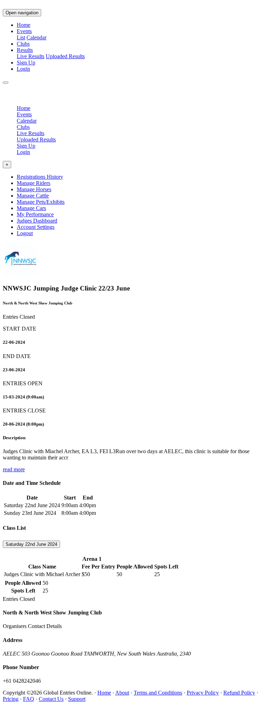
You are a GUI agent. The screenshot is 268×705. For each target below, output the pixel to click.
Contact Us (51, 699)
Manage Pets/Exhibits (41, 202)
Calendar (36, 37)
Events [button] (24, 31)
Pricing (10, 699)
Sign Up (26, 62)
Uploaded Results (65, 56)
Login (23, 69)
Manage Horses (34, 189)
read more (14, 469)
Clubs (23, 44)
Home (23, 25)
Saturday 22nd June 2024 (31, 544)
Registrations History (40, 177)
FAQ (28, 699)
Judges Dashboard (37, 221)
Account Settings (35, 227)
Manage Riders (33, 183)
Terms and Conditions (158, 693)
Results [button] (25, 50)
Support (76, 699)
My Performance (35, 214)
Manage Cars (31, 208)
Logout (25, 233)
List (21, 37)
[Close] (5, 83)
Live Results (30, 56)
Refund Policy (239, 693)
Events (24, 114)
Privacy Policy (203, 693)
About (122, 693)
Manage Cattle (33, 196)
